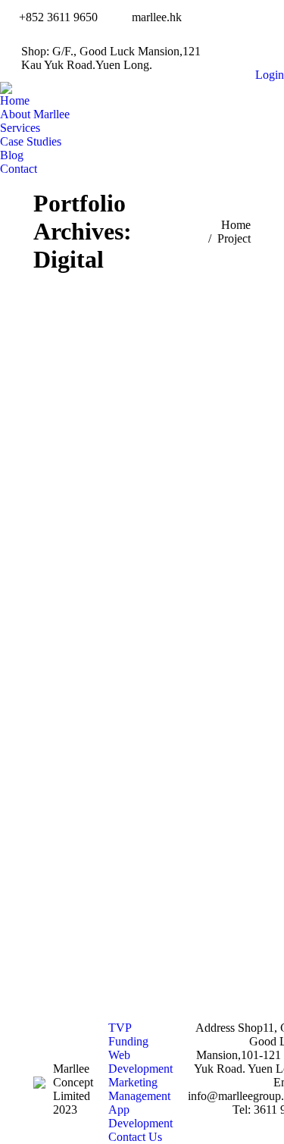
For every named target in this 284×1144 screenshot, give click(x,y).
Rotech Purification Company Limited (142, 471)
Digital (89, 498)
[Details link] (161, 373)
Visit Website (123, 373)
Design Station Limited (142, 818)
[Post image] (142, 374)
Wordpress (142, 864)
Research (152, 512)
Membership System (160, 498)
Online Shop (94, 512)
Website (142, 525)
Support (199, 512)
